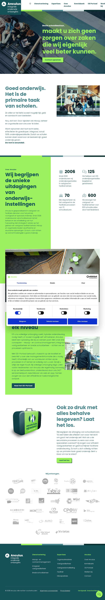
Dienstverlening (41, 3)
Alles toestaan (82, 321)
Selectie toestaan (52, 321)
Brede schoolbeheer (40, 572)
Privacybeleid (65, 591)
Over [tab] (83, 283)
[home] (10, 7)
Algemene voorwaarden (49, 591)
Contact (87, 576)
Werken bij (88, 572)
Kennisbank (79, 3)
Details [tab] (52, 283)
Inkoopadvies (62, 576)
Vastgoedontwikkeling (66, 568)
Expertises (56, 3)
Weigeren (22, 321)
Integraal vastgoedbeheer (39, 567)
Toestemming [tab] (22, 283)
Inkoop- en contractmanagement (41, 560)
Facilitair (60, 572)
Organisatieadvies (64, 559)
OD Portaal (92, 3)
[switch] (41, 313)
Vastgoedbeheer (64, 563)
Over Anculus (67, 4)
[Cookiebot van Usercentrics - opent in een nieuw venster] (88, 277)
